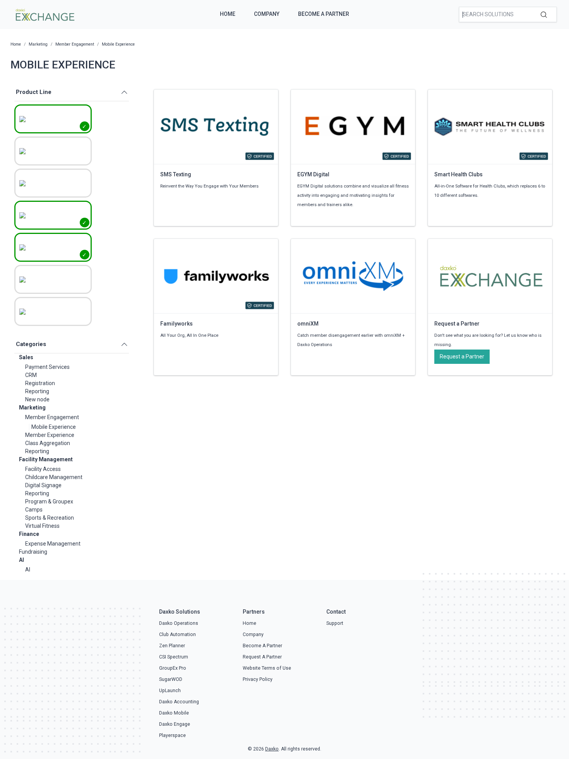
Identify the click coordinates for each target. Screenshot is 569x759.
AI (21, 560)
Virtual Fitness (42, 526)
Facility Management (46, 459)
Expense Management (53, 544)
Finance (29, 534)
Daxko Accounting (179, 701)
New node (37, 399)
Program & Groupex (49, 501)
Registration (40, 383)
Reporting (37, 391)
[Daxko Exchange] (44, 14)
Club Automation (177, 634)
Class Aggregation (47, 443)
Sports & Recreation (49, 518)
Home (227, 14)
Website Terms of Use (267, 668)
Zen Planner (172, 645)
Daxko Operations (178, 623)
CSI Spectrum (173, 657)
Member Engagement (52, 417)
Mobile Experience (53, 427)
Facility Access (43, 469)
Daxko (272, 749)
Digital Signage (43, 485)
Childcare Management (53, 477)
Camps (34, 510)
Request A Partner (262, 657)
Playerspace (172, 735)
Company (266, 14)
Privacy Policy (258, 679)
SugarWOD (170, 679)
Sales (26, 357)
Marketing (32, 407)
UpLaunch (170, 690)
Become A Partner (323, 14)
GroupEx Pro (172, 668)
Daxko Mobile (174, 713)
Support (334, 623)
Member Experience (49, 435)
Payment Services (47, 367)
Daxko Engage (174, 724)
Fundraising (33, 552)
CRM (31, 375)
